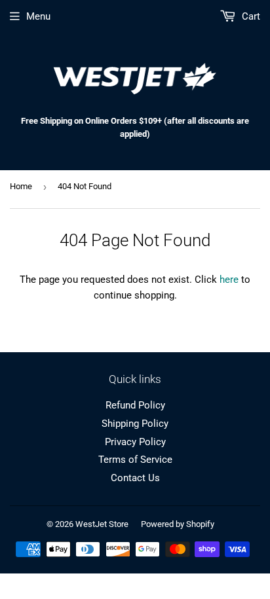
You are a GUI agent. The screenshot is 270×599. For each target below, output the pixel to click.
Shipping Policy (135, 423)
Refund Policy (135, 405)
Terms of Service (135, 459)
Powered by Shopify (177, 524)
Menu (38, 16)
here (229, 279)
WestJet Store (101, 524)
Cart (249, 16)
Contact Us (135, 478)
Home (21, 186)
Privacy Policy (135, 442)
